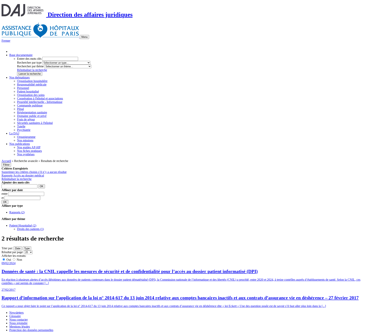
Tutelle (21, 126)
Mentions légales (19, 326)
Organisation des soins (31, 95)
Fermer (6, 40)
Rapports (7, 175)
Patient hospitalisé (28, 91)
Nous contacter (18, 319)
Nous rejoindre (18, 323)
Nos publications (19, 143)
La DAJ (14, 133)
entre (5, 193)
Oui (9, 259)
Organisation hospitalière (32, 81)
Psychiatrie (23, 130)
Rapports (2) (17, 212)
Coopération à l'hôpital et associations (40, 98)
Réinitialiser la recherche (32, 70)
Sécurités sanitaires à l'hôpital (35, 123)
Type (27, 248)
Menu (84, 36)
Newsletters (16, 312)
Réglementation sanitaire (32, 112)
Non (19, 259)
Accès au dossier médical (28, 175)
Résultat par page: (12, 252)
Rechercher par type (29, 62)
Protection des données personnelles (31, 330)
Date (17, 248)
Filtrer (6, 164)
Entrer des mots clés (29, 58)
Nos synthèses (25, 154)
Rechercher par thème (30, 66)
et (3, 197)
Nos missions (25, 140)
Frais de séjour (26, 119)
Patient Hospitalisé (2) (22, 225)
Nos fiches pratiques (29, 150)
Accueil (6, 161)
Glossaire (15, 316)
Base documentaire (21, 55)
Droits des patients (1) (30, 229)
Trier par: (7, 248)
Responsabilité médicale (31, 84)
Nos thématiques (19, 77)
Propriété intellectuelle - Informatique (39, 102)
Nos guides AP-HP (28, 147)
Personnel (23, 88)
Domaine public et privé (31, 116)
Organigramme (26, 137)
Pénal (20, 109)
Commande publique (30, 105)
